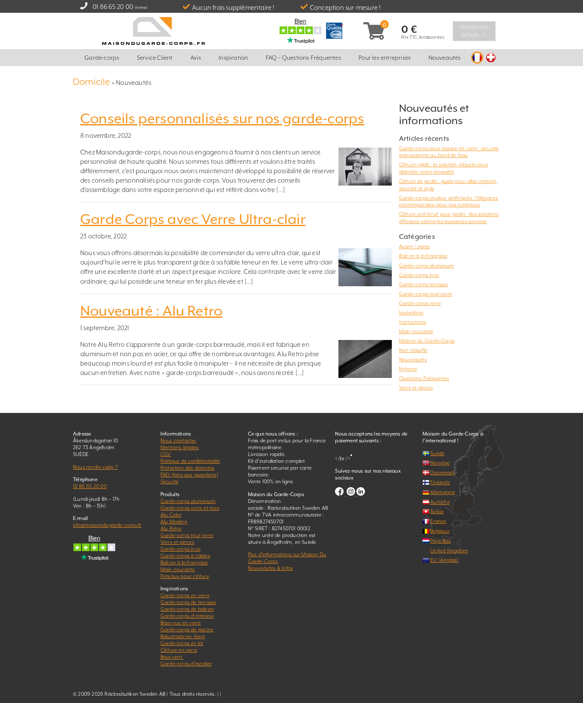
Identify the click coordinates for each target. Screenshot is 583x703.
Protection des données (187, 468)
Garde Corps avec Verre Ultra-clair (193, 219)
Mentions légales (179, 447)
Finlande (440, 482)
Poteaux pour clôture (184, 576)
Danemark (442, 473)
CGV (165, 454)
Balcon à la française (423, 256)
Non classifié (413, 350)
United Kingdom (449, 551)
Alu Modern (173, 522)
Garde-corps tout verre (425, 294)
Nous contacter (178, 441)
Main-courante (416, 331)
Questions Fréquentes (424, 378)
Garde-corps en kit (182, 643)
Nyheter (408, 369)
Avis (195, 57)
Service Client (155, 57)
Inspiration (233, 57)
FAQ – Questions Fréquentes (303, 57)
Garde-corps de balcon (187, 609)
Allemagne (442, 492)
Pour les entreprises (385, 57)
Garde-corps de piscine (186, 630)
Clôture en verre (178, 650)
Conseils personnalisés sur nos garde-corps (222, 118)
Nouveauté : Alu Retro (151, 311)
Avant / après (414, 247)
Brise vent (172, 657)
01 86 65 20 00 (113, 6)
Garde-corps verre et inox (189, 508)
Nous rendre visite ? (95, 467)
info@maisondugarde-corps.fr (107, 525)
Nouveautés (445, 57)
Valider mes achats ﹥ (474, 30)
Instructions (412, 322)
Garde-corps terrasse (423, 285)
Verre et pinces (416, 388)
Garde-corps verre (420, 303)
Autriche (440, 502)
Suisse (437, 511)
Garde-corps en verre (185, 595)
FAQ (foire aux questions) (189, 475)
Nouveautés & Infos (270, 568)
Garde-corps (102, 57)
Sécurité (169, 482)
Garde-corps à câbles (185, 556)
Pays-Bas (440, 541)
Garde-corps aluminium (426, 266)
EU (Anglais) (444, 560)
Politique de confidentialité (190, 461)
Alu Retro (171, 529)
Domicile (92, 81)
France (438, 521)
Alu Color (171, 515)
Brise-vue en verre (180, 623)
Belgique (439, 531)
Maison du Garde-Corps (427, 341)
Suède (437, 453)
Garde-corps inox (419, 275)
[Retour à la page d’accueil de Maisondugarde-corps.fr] (153, 30)
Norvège (439, 463)
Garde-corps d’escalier (186, 664)
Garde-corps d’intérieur (187, 616)
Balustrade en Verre (182, 636)
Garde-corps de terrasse (188, 602)
